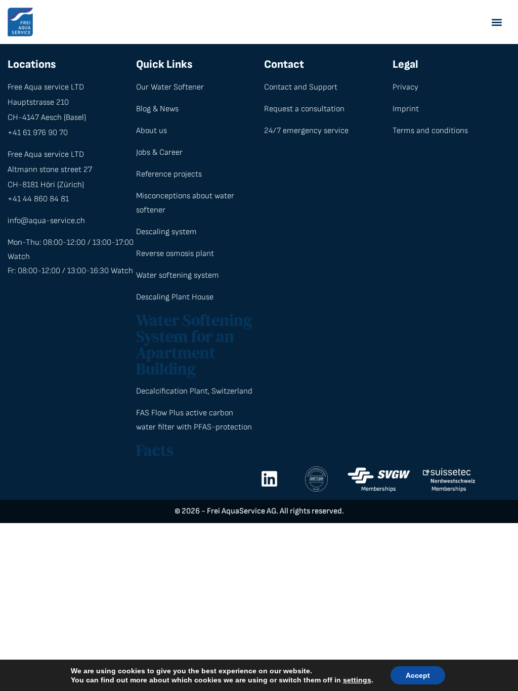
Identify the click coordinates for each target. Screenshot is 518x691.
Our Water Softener (170, 87)
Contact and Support (300, 87)
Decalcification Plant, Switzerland (194, 391)
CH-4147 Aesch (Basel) (47, 117)
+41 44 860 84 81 (38, 199)
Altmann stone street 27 (50, 170)
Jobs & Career (159, 152)
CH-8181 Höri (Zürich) (46, 185)
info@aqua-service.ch (46, 221)
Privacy (405, 87)
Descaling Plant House (174, 297)
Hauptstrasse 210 (38, 102)
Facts (155, 450)
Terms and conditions (430, 131)
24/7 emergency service (306, 131)
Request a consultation (304, 109)
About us (151, 131)
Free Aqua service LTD (46, 87)
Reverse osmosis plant (175, 253)
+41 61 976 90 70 (38, 133)
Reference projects (169, 174)
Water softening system (177, 275)
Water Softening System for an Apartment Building (194, 344)
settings (357, 680)
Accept (418, 675)
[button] (496, 22)
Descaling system (166, 232)
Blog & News (157, 109)
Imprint (406, 109)
